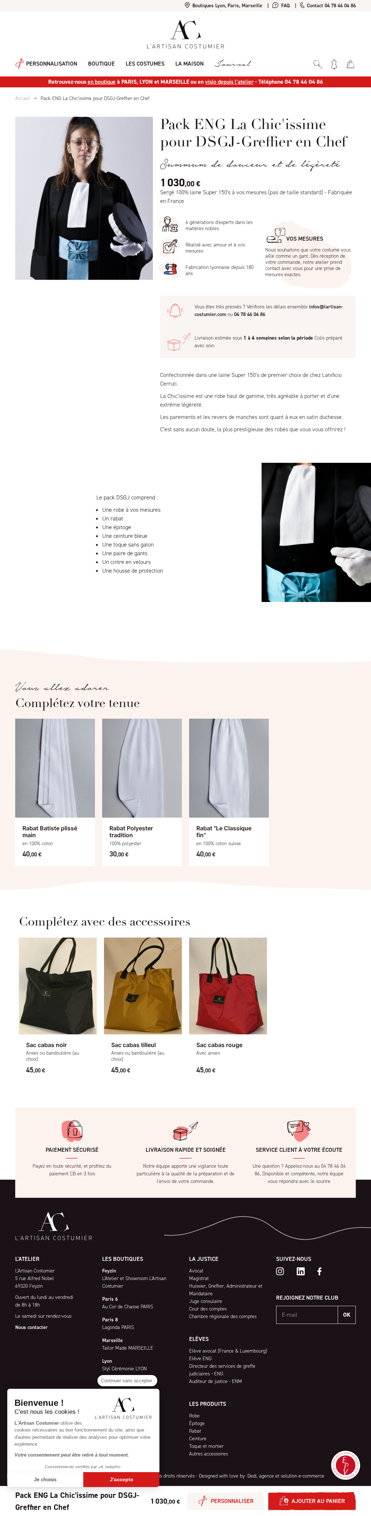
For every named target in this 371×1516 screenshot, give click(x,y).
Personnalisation (51, 63)
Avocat (196, 1270)
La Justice (203, 1259)
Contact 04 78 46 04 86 (330, 5)
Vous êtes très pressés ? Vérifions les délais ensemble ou (269, 310)
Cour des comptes (207, 1308)
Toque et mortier (206, 1446)
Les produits (207, 1404)
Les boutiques (122, 1259)
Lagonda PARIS (118, 1327)
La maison (189, 63)
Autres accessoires (208, 1453)
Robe (194, 1415)
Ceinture (198, 1438)
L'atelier (27, 1259)
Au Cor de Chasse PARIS (127, 1306)
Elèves (199, 1339)
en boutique (102, 82)
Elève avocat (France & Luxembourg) (228, 1350)
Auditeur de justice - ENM (215, 1381)
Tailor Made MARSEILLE (127, 1348)
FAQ (285, 5)
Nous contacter (31, 1327)
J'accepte (121, 1479)
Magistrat (199, 1278)
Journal (232, 64)
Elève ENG (200, 1358)
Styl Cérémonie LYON (124, 1368)
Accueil (22, 98)
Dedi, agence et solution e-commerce (285, 1476)
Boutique (101, 63)
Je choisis (45, 1479)
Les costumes (145, 63)
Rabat (195, 1431)
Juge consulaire (205, 1301)
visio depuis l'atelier (229, 82)
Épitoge (197, 1423)
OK (346, 1314)
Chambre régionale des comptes (223, 1316)
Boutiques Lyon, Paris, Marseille (226, 5)
